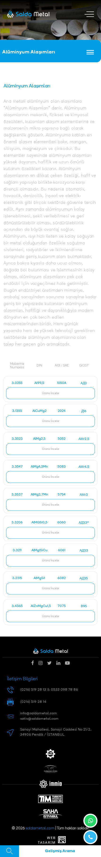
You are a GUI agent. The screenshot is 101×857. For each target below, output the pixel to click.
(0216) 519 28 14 (33, 702)
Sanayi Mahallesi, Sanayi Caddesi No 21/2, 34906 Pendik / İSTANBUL (56, 732)
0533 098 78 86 (64, 690)
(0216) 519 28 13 (33, 690)
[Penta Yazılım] (63, 840)
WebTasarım (47, 840)
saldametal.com (40, 828)
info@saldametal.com (38, 713)
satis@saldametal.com (39, 719)
